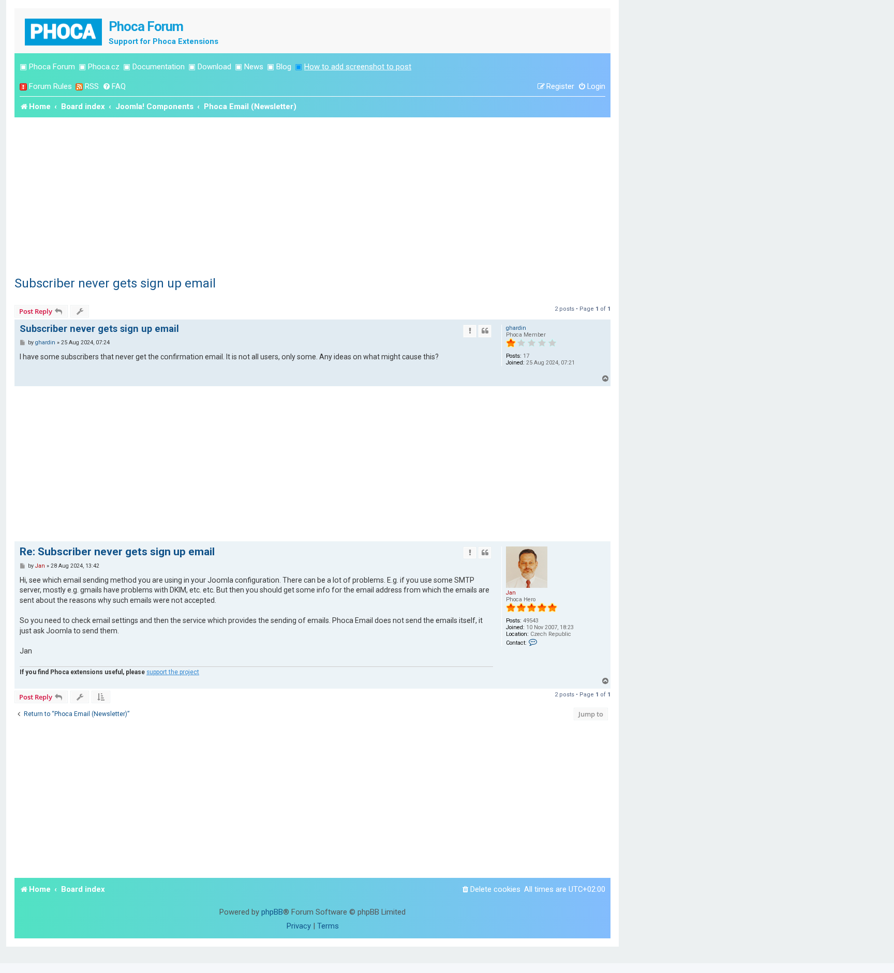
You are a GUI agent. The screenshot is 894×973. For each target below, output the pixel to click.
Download (214, 66)
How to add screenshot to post (357, 66)
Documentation (158, 66)
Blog (283, 66)
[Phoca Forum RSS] (79, 86)
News (253, 66)
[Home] (64, 30)
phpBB (272, 912)
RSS (92, 86)
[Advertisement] (312, 195)
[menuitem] (114, 86)
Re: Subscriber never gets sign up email (117, 551)
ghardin (516, 328)
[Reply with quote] (484, 331)
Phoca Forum (52, 66)
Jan (511, 592)
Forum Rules (50, 86)
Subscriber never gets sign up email (115, 283)
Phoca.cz (104, 66)
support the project (172, 672)
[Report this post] (469, 331)
